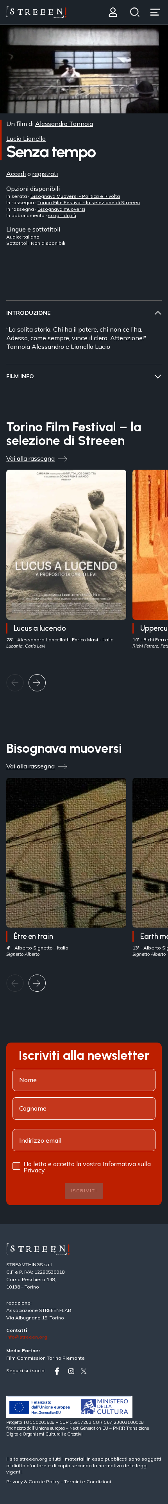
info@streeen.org (26, 1337)
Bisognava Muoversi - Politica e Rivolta (75, 196)
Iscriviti (84, 1191)
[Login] (113, 12)
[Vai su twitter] (85, 1371)
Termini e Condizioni (87, 1481)
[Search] (135, 12)
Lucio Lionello (26, 138)
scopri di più (62, 215)
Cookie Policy (44, 1481)
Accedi (16, 174)
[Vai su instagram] (72, 1371)
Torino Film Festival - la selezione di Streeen (89, 202)
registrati (45, 174)
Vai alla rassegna (30, 458)
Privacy (15, 1481)
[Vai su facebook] (59, 1371)
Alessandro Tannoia (64, 123)
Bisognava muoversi (61, 209)
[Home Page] (36, 12)
